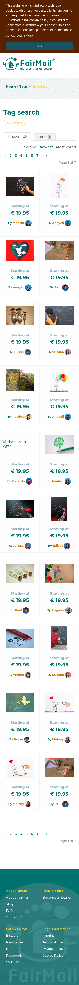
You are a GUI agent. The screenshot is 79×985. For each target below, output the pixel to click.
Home (11, 87)
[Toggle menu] (71, 63)
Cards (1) (44, 137)
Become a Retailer (57, 897)
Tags (23, 87)
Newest (46, 147)
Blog (9, 949)
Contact (12, 917)
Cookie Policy (53, 955)
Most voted (66, 147)
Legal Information (56, 929)
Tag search (40, 87)
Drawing (14, 123)
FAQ (9, 911)
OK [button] (39, 46)
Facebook (14, 955)
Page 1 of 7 (67, 163)
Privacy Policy (53, 949)
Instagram (14, 935)
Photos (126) (18, 136)
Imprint (48, 935)
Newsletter (14, 942)
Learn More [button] (24, 35)
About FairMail (17, 897)
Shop (10, 904)
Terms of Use (53, 942)
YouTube (13, 962)
